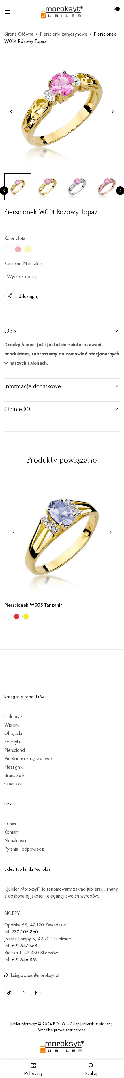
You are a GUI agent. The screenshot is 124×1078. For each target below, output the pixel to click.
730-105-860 (25, 932)
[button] (115, 12)
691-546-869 (24, 959)
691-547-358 (24, 945)
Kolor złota (14, 238)
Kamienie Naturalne (23, 263)
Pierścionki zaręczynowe (63, 34)
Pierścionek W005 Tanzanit (33, 605)
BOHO (59, 1024)
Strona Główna (18, 34)
